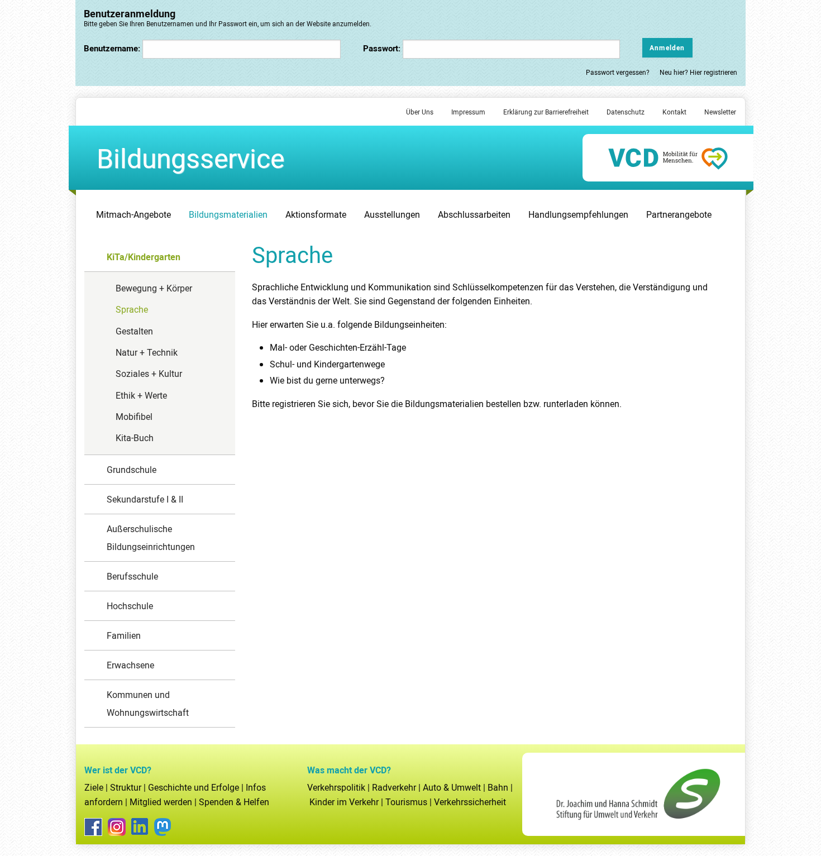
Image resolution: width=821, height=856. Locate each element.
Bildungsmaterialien (228, 214)
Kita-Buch (135, 438)
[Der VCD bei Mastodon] (162, 827)
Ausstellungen (392, 214)
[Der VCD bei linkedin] (139, 826)
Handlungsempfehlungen (578, 214)
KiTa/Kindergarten (143, 257)
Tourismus (406, 802)
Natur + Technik (147, 352)
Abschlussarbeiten (474, 214)
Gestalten (134, 331)
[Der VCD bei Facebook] (93, 827)
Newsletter (720, 111)
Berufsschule (132, 576)
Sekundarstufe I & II (145, 499)
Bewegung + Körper (154, 288)
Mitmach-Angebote (133, 214)
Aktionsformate (315, 214)
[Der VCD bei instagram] (117, 827)
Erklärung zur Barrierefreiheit (546, 111)
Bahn (498, 787)
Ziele (93, 787)
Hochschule (130, 606)
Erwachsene (130, 665)
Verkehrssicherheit (470, 802)
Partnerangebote (679, 214)
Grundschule (131, 469)
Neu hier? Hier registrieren (698, 72)
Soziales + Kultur (149, 373)
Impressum (468, 111)
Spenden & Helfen (234, 802)
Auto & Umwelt (452, 787)
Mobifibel (134, 416)
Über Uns (419, 111)
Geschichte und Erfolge (193, 787)
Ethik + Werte (141, 395)
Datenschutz (626, 111)
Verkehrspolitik (336, 787)
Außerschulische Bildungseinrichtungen (151, 538)
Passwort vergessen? (618, 72)
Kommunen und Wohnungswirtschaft (148, 703)
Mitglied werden (161, 802)
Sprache (132, 309)
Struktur (125, 787)
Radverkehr (394, 787)
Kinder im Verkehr (344, 802)
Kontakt (674, 111)
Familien (124, 635)
